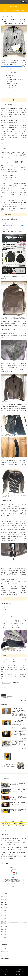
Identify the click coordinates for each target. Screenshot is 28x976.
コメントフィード (5, 955)
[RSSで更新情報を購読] (17, 887)
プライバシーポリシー (20, 971)
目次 (12, 72)
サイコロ (14, 877)
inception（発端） (10, 77)
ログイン (3, 948)
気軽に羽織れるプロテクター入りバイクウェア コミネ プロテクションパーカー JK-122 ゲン (13, 839)
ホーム (7, 969)
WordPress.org (5, 958)
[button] (25, 779)
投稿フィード (4, 951)
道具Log (4, 694)
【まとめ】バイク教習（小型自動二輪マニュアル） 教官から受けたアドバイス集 (14, 843)
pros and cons (9, 89)
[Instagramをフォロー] (13, 887)
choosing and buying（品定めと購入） (15, 79)
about (7, 971)
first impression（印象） (12, 85)
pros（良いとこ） (10, 91)
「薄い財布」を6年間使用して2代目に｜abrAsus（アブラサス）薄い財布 (13, 853)
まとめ (7, 95)
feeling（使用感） (10, 87)
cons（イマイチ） (10, 93)
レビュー (9, 697)
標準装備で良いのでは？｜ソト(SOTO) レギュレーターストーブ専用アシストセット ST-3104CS (14, 848)
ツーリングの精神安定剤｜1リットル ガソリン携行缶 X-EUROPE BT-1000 (13, 857)
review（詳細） (9, 81)
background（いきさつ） (11, 75)
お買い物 (4, 697)
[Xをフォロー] (11, 887)
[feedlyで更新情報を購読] (15, 887)
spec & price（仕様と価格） (13, 83)
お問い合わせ (21, 969)
